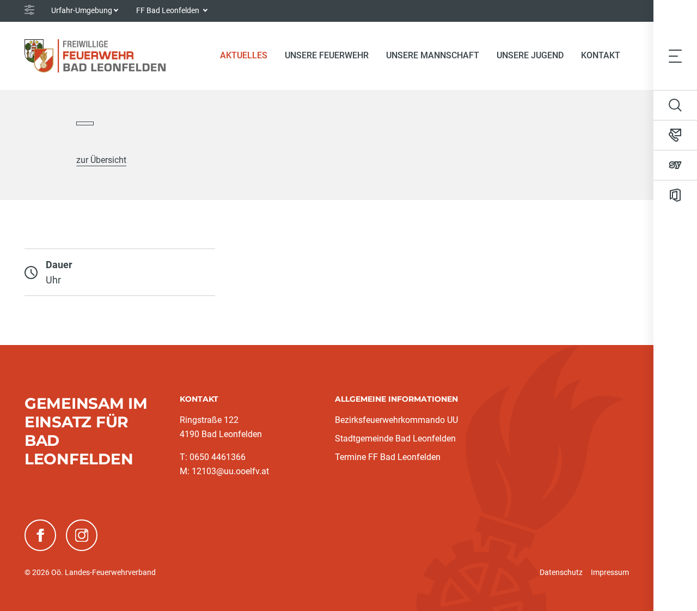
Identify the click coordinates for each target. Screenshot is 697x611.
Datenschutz (561, 572)
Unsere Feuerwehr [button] (327, 55)
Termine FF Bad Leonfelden (388, 457)
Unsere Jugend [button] (530, 55)
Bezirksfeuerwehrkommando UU (396, 420)
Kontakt (600, 55)
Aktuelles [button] (243, 55)
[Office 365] (675, 195)
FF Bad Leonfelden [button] (168, 10)
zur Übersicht (101, 160)
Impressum (610, 572)
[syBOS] (675, 165)
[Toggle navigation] (675, 55)
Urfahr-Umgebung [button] (81, 10)
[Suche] (675, 105)
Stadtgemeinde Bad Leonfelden (395, 438)
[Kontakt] (675, 135)
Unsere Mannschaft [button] (432, 55)
